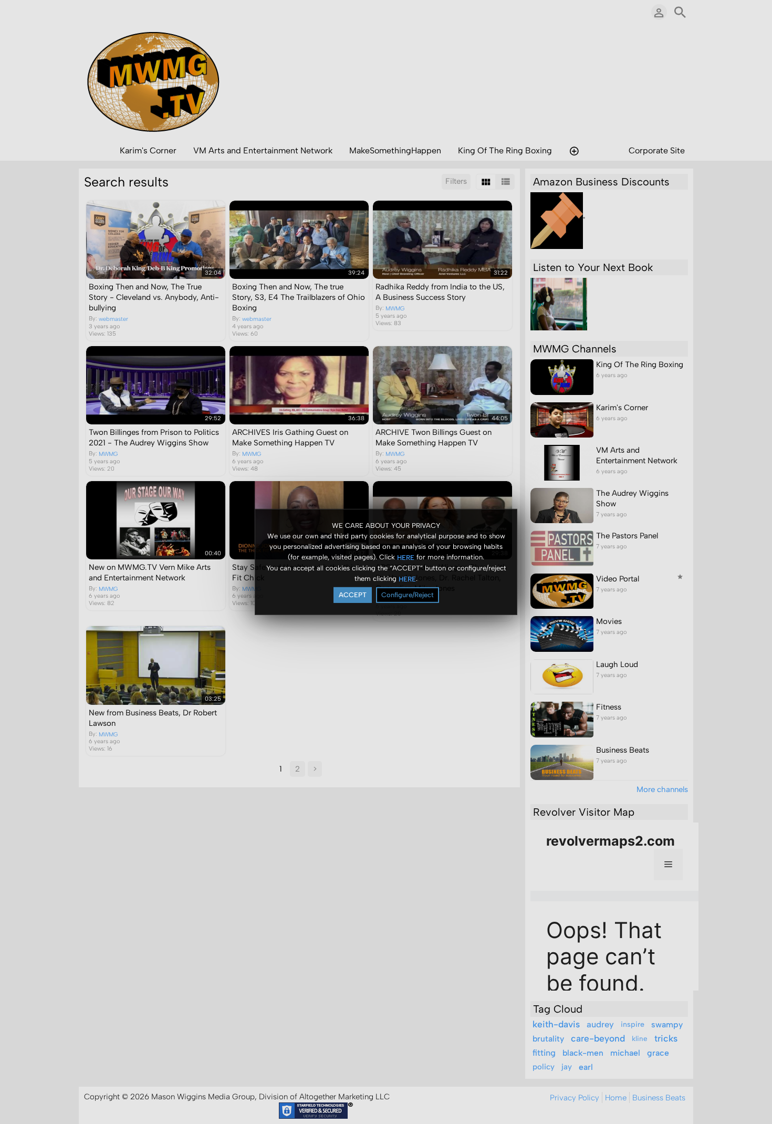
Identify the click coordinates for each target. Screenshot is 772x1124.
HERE (405, 557)
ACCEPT (353, 595)
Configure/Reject (407, 595)
